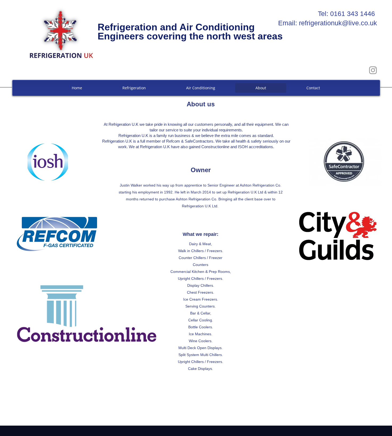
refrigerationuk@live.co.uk (338, 23)
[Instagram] (373, 70)
